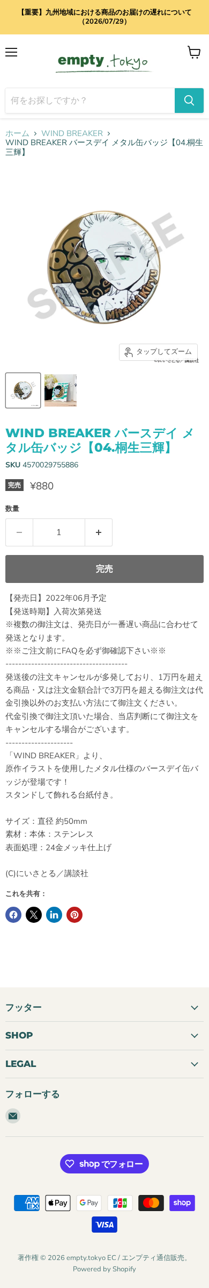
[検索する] (189, 100)
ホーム (17, 133)
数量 (12, 509)
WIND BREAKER (72, 133)
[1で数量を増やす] (99, 532)
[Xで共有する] (34, 915)
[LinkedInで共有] (54, 915)
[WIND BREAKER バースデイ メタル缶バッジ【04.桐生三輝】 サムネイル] (23, 390)
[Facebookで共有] (13, 915)
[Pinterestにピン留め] (74, 915)
